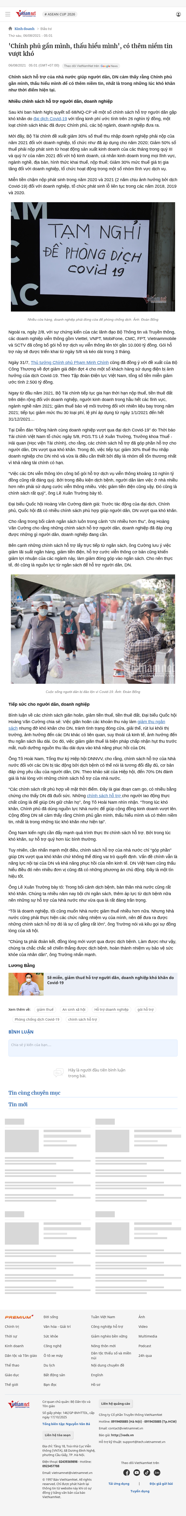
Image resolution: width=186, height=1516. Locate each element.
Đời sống (51, 1317)
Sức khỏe (51, 1336)
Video (143, 1326)
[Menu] (8, 14)
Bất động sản (54, 1375)
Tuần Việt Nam (103, 1317)
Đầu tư (46, 28)
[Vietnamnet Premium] (19, 1319)
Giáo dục (12, 1375)
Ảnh (142, 1317)
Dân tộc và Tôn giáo (21, 1355)
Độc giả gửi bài (161, 1483)
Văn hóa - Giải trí (57, 1326)
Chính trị (12, 1326)
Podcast (145, 1346)
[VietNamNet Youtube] (136, 1474)
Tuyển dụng (140, 1491)
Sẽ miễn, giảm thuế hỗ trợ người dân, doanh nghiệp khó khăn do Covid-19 (110, 980)
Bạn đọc (50, 1384)
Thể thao (12, 1365)
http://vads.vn (122, 1435)
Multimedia (148, 1336)
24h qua (145, 1355)
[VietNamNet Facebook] (126, 1474)
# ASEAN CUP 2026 (60, 14)
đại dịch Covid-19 (50, 118)
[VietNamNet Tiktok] (147, 1474)
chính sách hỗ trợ (104, 795)
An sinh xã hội (73, 1009)
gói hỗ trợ (146, 1009)
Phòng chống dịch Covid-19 (37, 1019)
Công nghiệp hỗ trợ (107, 1326)
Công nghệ (53, 1346)
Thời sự (11, 1336)
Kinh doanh (24, 28)
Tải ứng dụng (118, 1483)
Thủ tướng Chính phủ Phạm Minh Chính (70, 362)
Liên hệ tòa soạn (58, 1435)
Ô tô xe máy (53, 1355)
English (97, 1375)
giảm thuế (45, 1009)
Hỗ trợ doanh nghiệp (111, 1009)
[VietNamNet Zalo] (157, 1474)
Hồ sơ (95, 1384)
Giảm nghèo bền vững (109, 1336)
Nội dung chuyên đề (107, 1365)
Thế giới (11, 1384)
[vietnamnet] (26, 17)
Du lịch (49, 1365)
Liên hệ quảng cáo (115, 1403)
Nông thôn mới (103, 1346)
